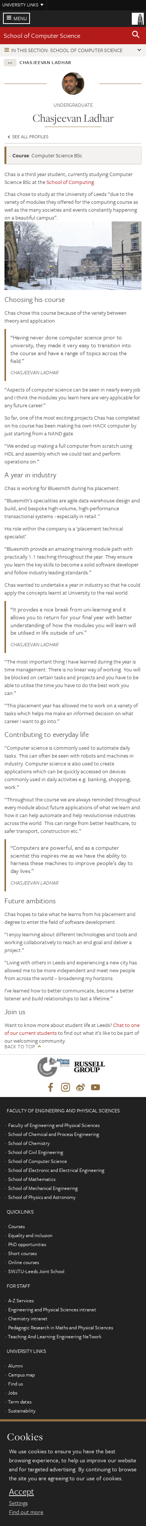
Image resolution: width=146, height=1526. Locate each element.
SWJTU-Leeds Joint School (36, 1271)
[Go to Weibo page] (80, 1087)
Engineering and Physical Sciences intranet (52, 1309)
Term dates (19, 1401)
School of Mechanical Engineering (43, 1188)
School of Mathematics (31, 1179)
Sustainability (22, 1410)
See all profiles (29, 136)
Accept (21, 1491)
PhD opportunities (27, 1244)
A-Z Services (21, 1300)
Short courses (22, 1253)
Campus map (21, 1374)
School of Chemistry (29, 1143)
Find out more (26, 1512)
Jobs (12, 1392)
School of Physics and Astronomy (42, 1197)
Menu (20, 18)
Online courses (23, 1262)
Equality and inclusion (30, 1235)
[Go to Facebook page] (50, 1087)
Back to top (19, 1046)
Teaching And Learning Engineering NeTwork (54, 1336)
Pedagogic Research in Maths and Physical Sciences (60, 1327)
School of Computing (70, 182)
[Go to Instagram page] (65, 1087)
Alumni (15, 1365)
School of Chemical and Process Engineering (53, 1134)
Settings (18, 1503)
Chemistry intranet (28, 1318)
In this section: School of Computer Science (66, 50)
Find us (15, 1383)
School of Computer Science (42, 35)
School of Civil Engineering (35, 1152)
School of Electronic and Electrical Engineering (56, 1170)
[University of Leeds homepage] (138, 18)
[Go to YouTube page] (95, 1087)
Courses (16, 1226)
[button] (136, 35)
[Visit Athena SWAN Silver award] (55, 1068)
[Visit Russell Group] (91, 1068)
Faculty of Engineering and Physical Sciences (54, 1125)
